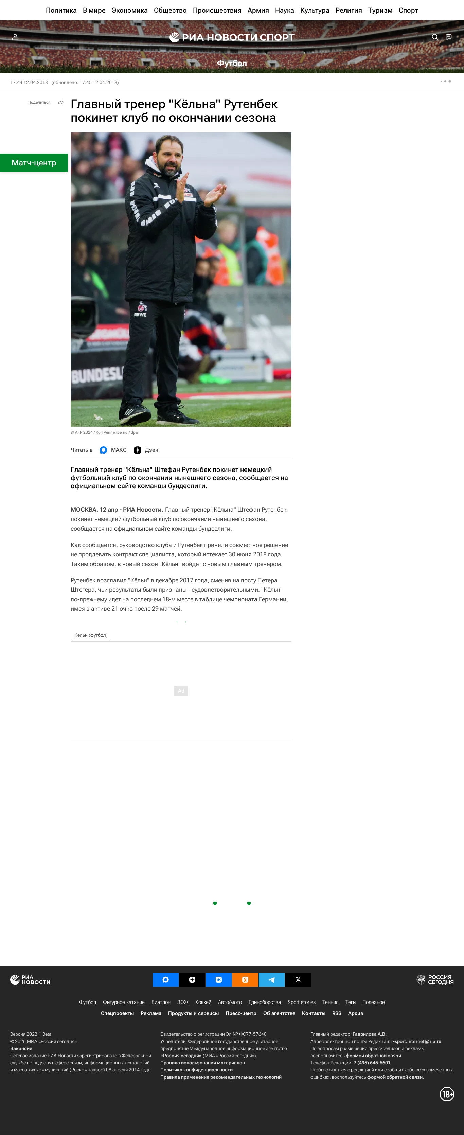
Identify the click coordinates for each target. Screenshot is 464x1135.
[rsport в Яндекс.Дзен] (192, 980)
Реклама (151, 1013)
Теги (350, 1002)
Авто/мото (230, 1002)
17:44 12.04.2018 (29, 82)
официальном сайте (142, 528)
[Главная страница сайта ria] (208, 37)
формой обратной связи (373, 1055)
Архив (355, 1013)
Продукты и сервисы (193, 1013)
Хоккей (203, 1002)
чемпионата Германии (255, 599)
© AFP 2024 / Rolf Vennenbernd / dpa (104, 432)
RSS (336, 1013)
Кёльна (224, 509)
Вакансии (21, 1048)
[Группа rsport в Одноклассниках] (245, 980)
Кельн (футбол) (91, 635)
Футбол (87, 1002)
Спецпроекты (117, 1013)
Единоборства (265, 1002)
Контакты (313, 1013)
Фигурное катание (124, 1002)
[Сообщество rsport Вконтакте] (219, 980)
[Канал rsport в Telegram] (272, 980)
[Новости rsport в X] (298, 980)
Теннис (330, 1002)
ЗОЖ (183, 1002)
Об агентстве (279, 1013)
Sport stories (302, 1002)
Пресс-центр (241, 1013)
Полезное (373, 1002)
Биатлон (161, 1002)
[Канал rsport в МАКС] (166, 980)
